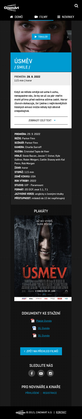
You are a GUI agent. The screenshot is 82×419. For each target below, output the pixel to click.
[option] (41, 36)
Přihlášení (32, 393)
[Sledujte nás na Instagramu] (50, 373)
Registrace (50, 393)
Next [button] (68, 37)
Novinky (67, 17)
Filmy (43, 17)
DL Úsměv (44, 328)
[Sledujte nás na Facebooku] (31, 373)
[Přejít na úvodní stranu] (11, 8)
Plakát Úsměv (44, 320)
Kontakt (61, 412)
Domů (18, 17)
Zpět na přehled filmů (42, 351)
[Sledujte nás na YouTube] (41, 373)
